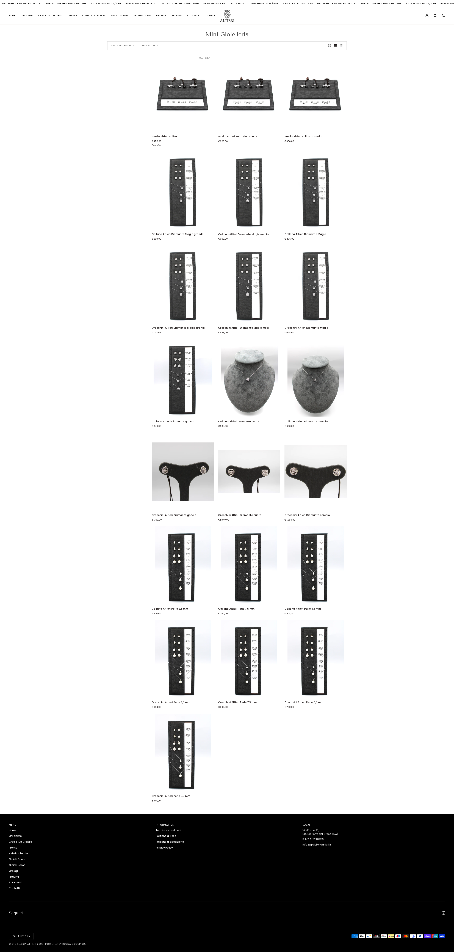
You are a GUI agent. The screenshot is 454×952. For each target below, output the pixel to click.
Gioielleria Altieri (24, 944)
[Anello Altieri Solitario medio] (315, 93)
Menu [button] (12, 825)
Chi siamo (15, 836)
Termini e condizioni (168, 830)
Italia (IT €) (20, 936)
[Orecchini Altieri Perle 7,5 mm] (249, 659)
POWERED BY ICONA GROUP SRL (65, 944)
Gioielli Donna (17, 859)
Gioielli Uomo (17, 865)
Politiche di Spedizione (170, 842)
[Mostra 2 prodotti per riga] (329, 46)
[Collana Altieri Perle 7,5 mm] (249, 565)
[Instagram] (443, 913)
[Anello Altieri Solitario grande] (249, 93)
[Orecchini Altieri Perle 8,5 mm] (183, 659)
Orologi (13, 871)
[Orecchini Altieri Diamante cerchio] (315, 471)
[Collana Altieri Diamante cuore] (249, 378)
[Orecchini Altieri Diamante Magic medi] (249, 284)
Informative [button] (165, 825)
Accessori (15, 882)
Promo (13, 847)
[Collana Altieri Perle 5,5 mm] (315, 565)
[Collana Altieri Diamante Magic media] (249, 190)
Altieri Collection (19, 853)
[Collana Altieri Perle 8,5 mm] (183, 565)
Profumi (14, 877)
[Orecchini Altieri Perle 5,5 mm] (183, 752)
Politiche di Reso (166, 836)
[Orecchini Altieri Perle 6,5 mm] (315, 659)
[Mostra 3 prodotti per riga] (336, 46)
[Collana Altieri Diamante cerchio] (315, 378)
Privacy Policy (164, 847)
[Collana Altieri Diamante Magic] (315, 190)
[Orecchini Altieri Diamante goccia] (183, 471)
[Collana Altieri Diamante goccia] (183, 378)
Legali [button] (307, 825)
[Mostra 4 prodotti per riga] (343, 46)
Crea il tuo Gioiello (20, 842)
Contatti (14, 888)
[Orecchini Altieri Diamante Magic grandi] (183, 284)
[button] (93, 15)
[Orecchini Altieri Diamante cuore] (249, 471)
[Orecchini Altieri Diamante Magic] (315, 284)
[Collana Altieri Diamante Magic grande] (183, 190)
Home (12, 830)
